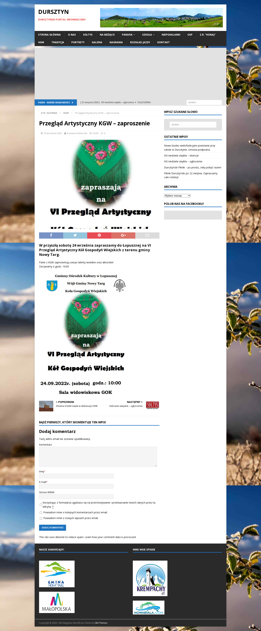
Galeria (97, 42)
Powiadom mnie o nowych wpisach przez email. (70, 518)
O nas (72, 34)
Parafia (127, 34)
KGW (41, 42)
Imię (41, 471)
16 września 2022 (53, 133)
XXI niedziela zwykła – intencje (181, 155)
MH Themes (101, 622)
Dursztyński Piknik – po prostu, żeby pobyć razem (192, 167)
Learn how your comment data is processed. (110, 537)
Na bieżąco (107, 34)
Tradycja (57, 42)
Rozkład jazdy (140, 42)
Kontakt (163, 42)
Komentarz (45, 444)
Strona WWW (46, 492)
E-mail (42, 482)
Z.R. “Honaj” (208, 34)
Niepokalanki (171, 34)
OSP (189, 34)
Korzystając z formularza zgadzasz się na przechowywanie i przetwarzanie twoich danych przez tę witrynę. (99, 504)
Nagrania (116, 42)
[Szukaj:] (204, 102)
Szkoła (147, 34)
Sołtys (88, 34)
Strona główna (49, 34)
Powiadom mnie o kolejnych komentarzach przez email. (75, 512)
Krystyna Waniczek (77, 133)
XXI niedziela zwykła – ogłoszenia (183, 161)
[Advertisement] (130, 73)
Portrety (78, 42)
